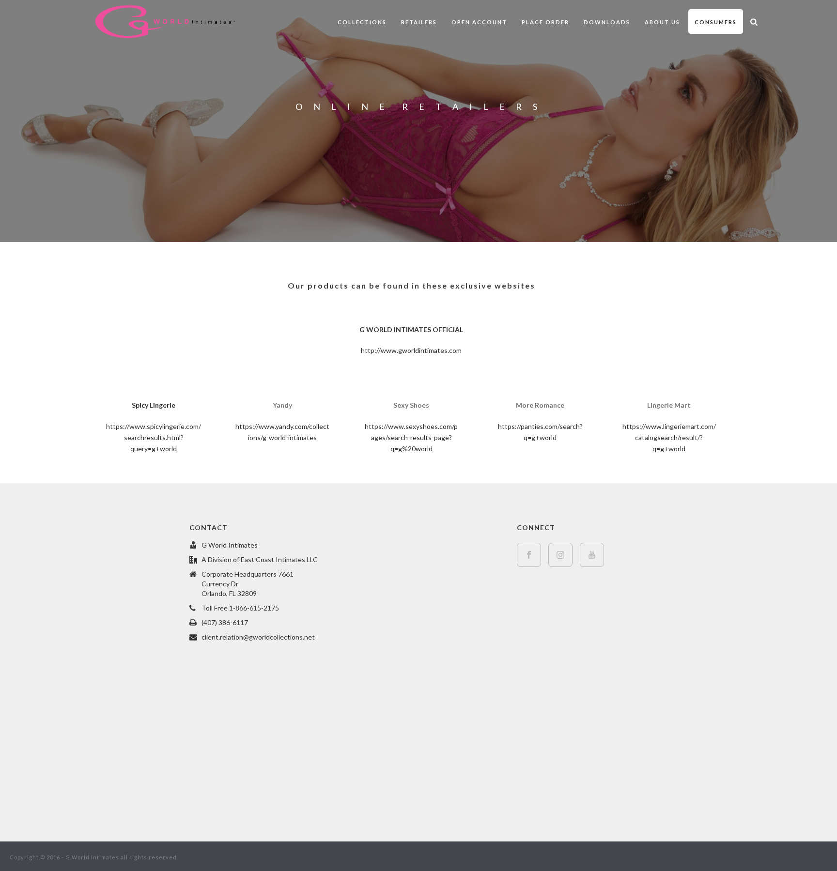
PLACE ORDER (545, 22)
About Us (662, 22)
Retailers (419, 22)
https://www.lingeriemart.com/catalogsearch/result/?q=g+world (669, 437)
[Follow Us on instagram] (560, 555)
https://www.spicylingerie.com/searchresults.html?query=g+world (153, 437)
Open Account (479, 22)
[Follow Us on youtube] (592, 555)
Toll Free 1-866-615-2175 (240, 608)
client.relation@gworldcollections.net (258, 637)
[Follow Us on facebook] (529, 555)
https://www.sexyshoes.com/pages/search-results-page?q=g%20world (411, 437)
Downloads (607, 22)
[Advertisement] (91, 667)
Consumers (716, 22)
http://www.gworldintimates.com (411, 350)
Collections (362, 22)
